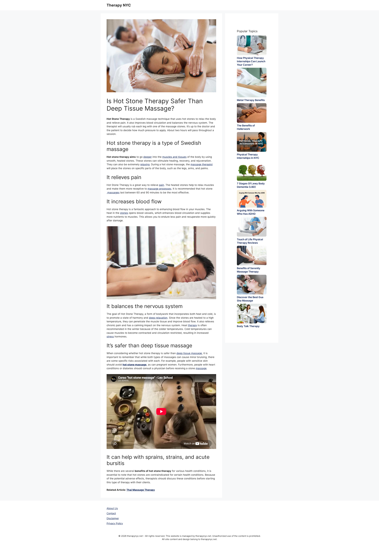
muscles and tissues (174, 156)
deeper (147, 156)
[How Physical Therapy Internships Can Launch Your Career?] (251, 45)
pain (161, 185)
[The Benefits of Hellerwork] (251, 113)
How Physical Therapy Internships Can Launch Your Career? (251, 61)
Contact (111, 513)
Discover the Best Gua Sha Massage (250, 299)
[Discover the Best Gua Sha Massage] (251, 284)
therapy (192, 325)
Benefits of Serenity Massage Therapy (248, 270)
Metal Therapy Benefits (251, 100)
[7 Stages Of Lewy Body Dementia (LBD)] (251, 171)
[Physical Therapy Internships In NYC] (251, 142)
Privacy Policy (115, 523)
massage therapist (202, 164)
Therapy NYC (119, 5)
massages (113, 192)
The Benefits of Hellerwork (246, 127)
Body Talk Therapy (248, 326)
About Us (112, 508)
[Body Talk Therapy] (251, 313)
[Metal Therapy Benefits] (251, 82)
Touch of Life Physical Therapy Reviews (250, 241)
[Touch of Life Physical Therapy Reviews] (251, 226)
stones (124, 212)
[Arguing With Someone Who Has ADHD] (251, 199)
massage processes (159, 188)
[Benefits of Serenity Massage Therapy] (251, 255)
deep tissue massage (189, 353)
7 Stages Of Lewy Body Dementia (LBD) (251, 185)
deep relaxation (158, 317)
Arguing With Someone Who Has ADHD (250, 212)
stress (110, 336)
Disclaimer (113, 518)
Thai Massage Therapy (140, 489)
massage (201, 368)
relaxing (145, 164)
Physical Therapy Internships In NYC (248, 156)
